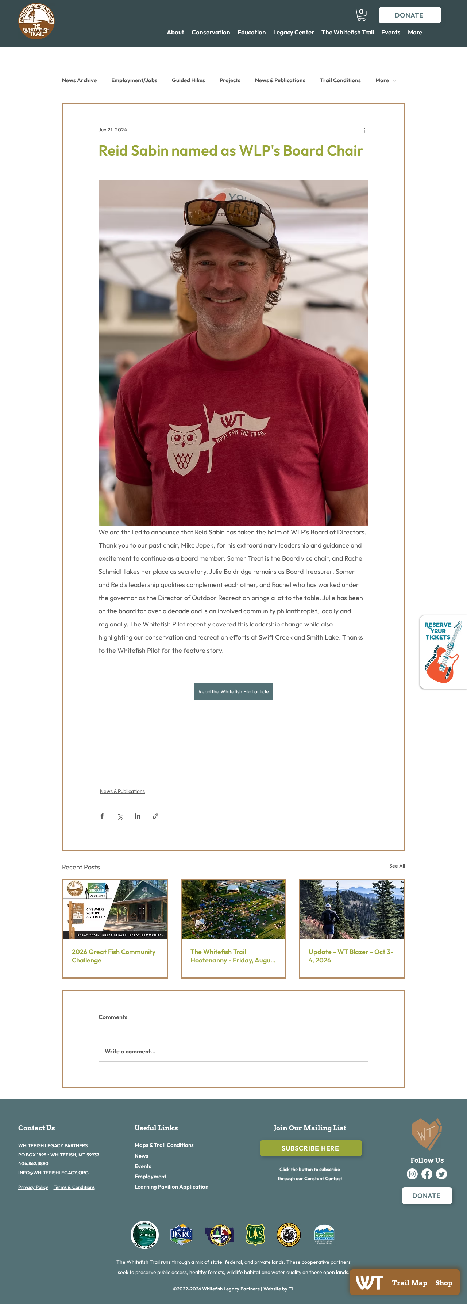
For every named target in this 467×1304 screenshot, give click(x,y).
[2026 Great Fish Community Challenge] (115, 909)
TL (291, 1289)
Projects (230, 80)
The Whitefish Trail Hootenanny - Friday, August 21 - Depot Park (233, 956)
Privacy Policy (33, 1187)
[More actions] (364, 130)
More (382, 80)
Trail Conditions (340, 80)
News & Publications (280, 80)
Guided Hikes (188, 80)
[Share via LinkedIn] (137, 816)
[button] (361, 15)
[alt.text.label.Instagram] (412, 1173)
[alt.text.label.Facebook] (426, 1173)
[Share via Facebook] (102, 816)
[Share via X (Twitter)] (119, 816)
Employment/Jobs (134, 80)
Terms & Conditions (74, 1187)
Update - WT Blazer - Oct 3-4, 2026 (351, 956)
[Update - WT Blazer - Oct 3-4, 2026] (352, 909)
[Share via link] (155, 816)
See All (397, 865)
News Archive (79, 80)
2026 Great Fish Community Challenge (113, 956)
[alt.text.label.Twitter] (441, 1173)
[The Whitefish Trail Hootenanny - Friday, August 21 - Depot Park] (234, 909)
